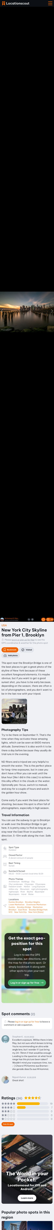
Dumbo (12, 907)
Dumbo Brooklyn (16, 902)
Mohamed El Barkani (12, 619)
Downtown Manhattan (36, 904)
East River (22, 910)
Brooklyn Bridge (24, 907)
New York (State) (36, 912)
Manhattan (38, 907)
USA (4, 625)
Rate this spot (8, 1124)
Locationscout (15, 3)
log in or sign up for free (23, 639)
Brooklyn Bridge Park (38, 910)
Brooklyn (12, 910)
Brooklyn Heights (32, 902)
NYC (10, 912)
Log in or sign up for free (25, 982)
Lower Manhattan (16, 904)
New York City (20, 912)
